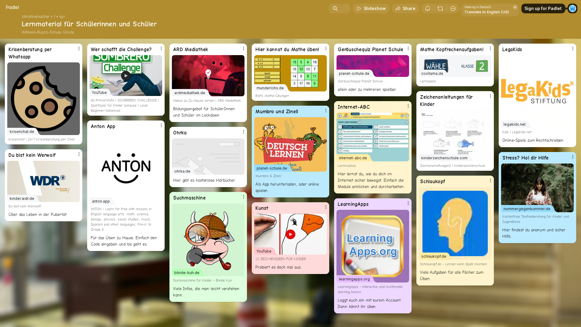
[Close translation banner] (515, 7)
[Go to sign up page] (572, 8)
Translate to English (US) (486, 12)
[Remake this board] (440, 8)
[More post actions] (79, 48)
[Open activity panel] (428, 8)
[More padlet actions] (453, 8)
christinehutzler (36, 17)
